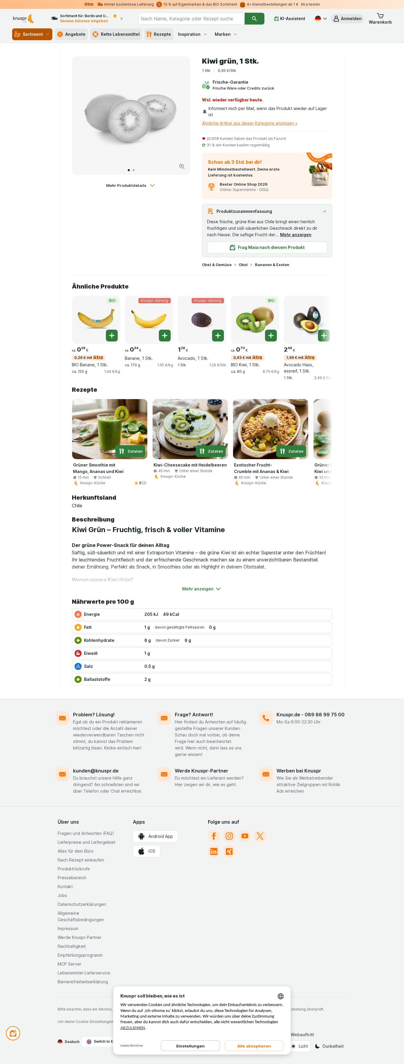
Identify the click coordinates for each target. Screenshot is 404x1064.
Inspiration (189, 34)
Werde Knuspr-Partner (201, 771)
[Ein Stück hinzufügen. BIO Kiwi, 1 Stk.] (271, 335)
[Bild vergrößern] (182, 166)
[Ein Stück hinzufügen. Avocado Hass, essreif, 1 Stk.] (324, 335)
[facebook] (214, 836)
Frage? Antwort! (194, 715)
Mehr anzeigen (295, 234)
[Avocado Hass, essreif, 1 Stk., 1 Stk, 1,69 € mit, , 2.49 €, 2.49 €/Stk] (308, 320)
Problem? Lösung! (94, 715)
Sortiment (33, 34)
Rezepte (162, 34)
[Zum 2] (133, 170)
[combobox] (191, 19)
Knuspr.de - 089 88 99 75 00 (311, 715)
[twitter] (260, 836)
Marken (223, 34)
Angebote (75, 34)
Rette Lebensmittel (120, 34)
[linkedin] (214, 851)
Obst (243, 264)
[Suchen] (254, 19)
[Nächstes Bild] (179, 116)
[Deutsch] (320, 19)
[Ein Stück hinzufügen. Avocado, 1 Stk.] (218, 335)
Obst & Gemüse (217, 264)
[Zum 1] (129, 170)
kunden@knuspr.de (96, 771)
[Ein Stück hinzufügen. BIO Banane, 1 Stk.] (112, 335)
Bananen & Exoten (272, 264)
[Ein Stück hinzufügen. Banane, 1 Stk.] (165, 335)
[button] (347, 18)
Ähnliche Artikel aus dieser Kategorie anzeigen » (250, 123)
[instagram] (229, 836)
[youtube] (245, 836)
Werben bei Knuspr (299, 771)
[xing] (229, 851)
